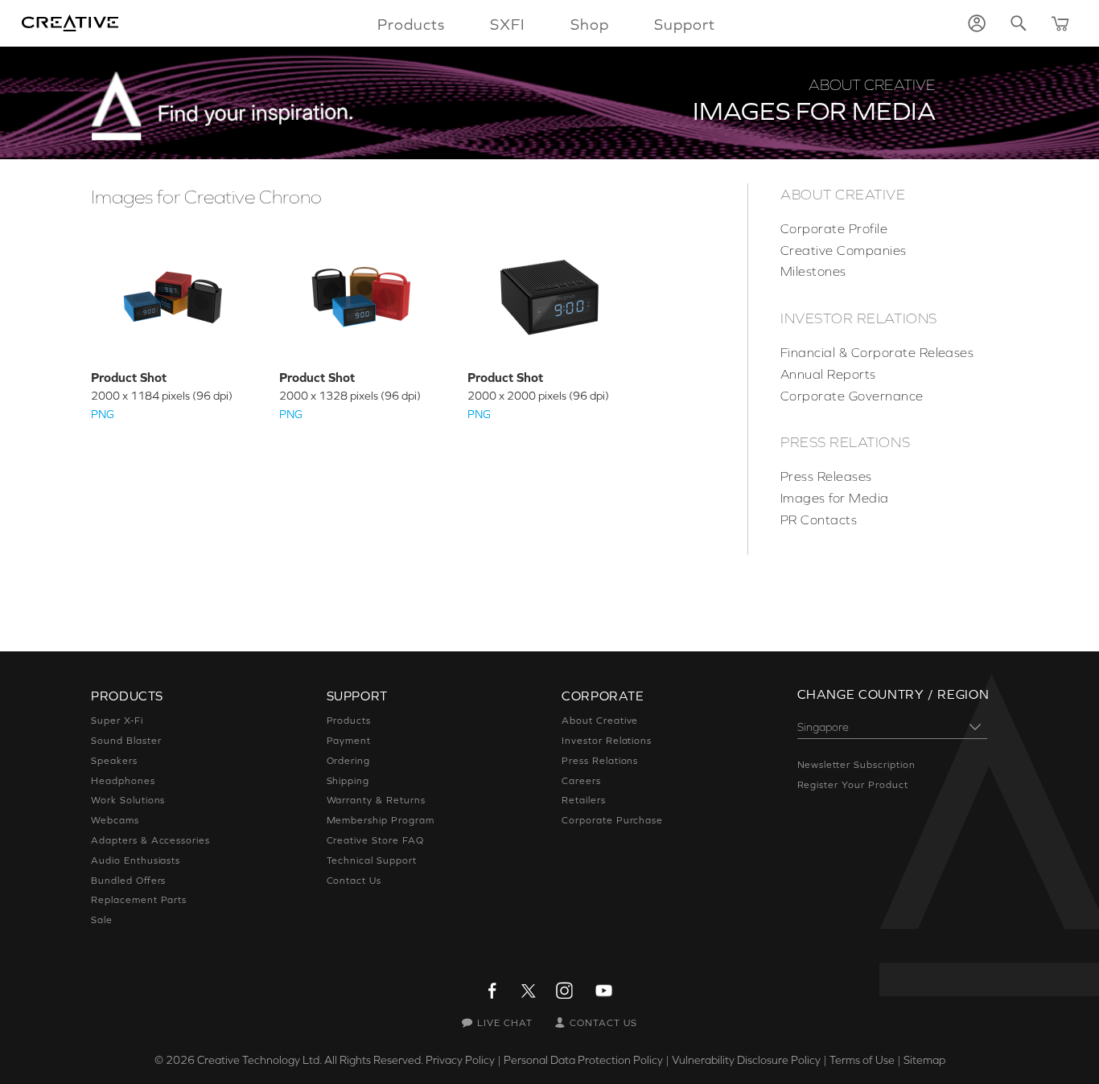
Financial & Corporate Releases (876, 352)
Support (684, 24)
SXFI (507, 24)
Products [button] (411, 24)
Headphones (123, 780)
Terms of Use (862, 1059)
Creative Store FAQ (375, 840)
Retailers (584, 800)
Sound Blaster (126, 740)
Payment (349, 740)
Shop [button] (589, 24)
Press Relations (845, 442)
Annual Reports (828, 374)
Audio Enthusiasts (135, 860)
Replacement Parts (139, 899)
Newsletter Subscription (856, 764)
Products (349, 720)
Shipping (348, 780)
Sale (102, 920)
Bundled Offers (128, 880)
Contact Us (354, 880)
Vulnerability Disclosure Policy (746, 1059)
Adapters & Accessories (150, 840)
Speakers (114, 760)
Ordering (349, 760)
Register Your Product (852, 784)
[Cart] (1060, 23)
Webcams (115, 820)
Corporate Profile (833, 228)
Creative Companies (843, 250)
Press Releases (826, 476)
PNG (102, 414)
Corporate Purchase (612, 820)
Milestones (813, 271)
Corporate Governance (852, 395)
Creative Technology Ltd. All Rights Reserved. (310, 1059)
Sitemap (924, 1059)
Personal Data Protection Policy (583, 1059)
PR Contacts (818, 519)
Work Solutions (128, 800)
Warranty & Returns (376, 800)
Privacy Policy (460, 1059)
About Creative (843, 195)
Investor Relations (858, 318)
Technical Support (372, 860)
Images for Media (834, 498)
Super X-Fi (117, 720)
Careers (581, 780)
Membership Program (380, 820)
